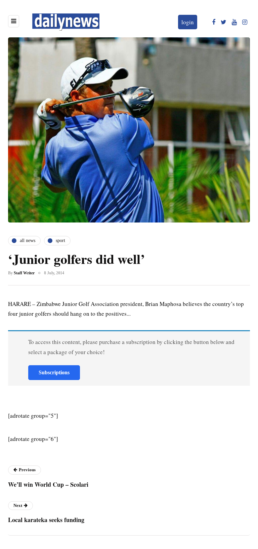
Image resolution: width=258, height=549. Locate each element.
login (187, 22)
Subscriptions (54, 372)
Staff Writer (24, 273)
